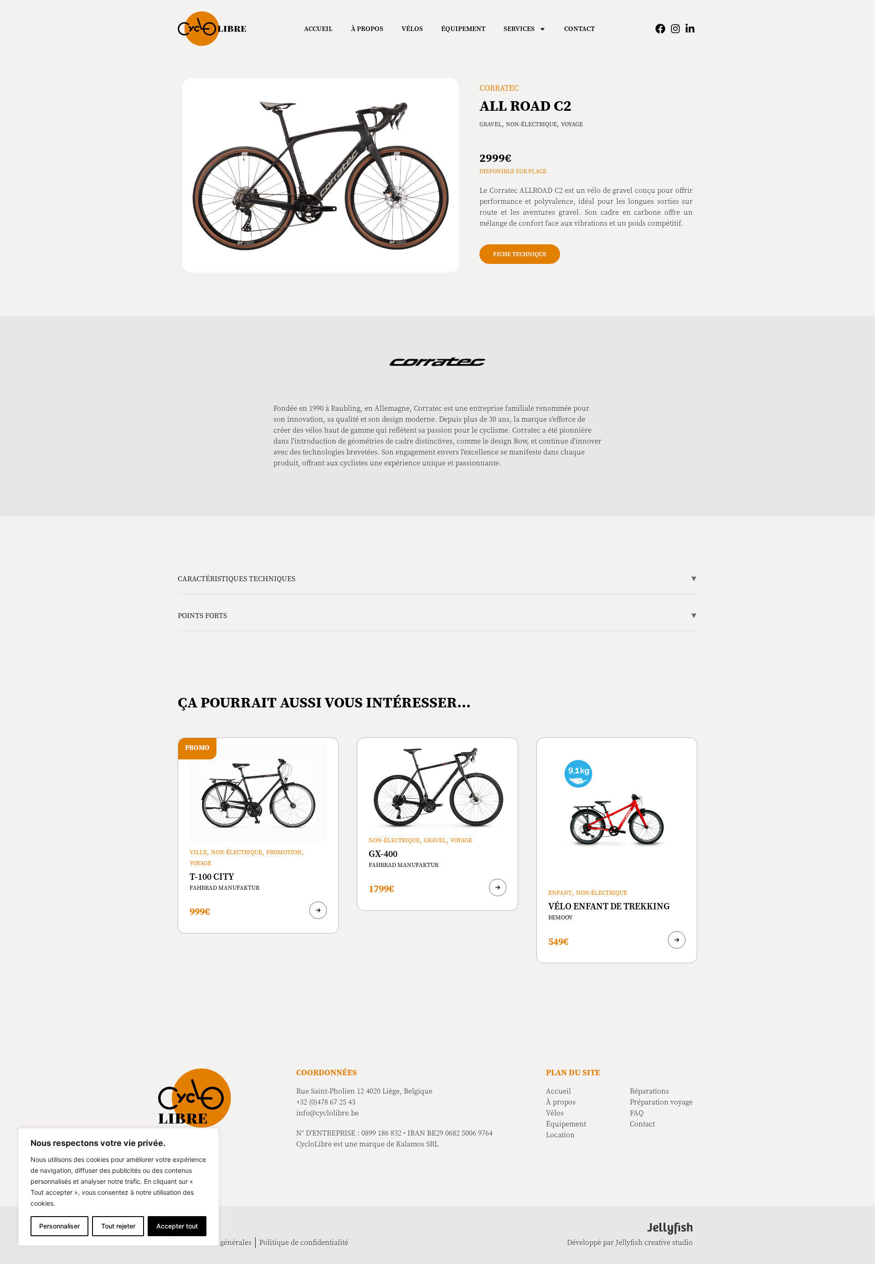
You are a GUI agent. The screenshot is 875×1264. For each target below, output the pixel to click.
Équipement (463, 28)
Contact (579, 28)
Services (519, 28)
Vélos (412, 28)
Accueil (318, 28)
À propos (367, 28)
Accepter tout (177, 1226)
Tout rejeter (118, 1226)
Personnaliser (59, 1226)
